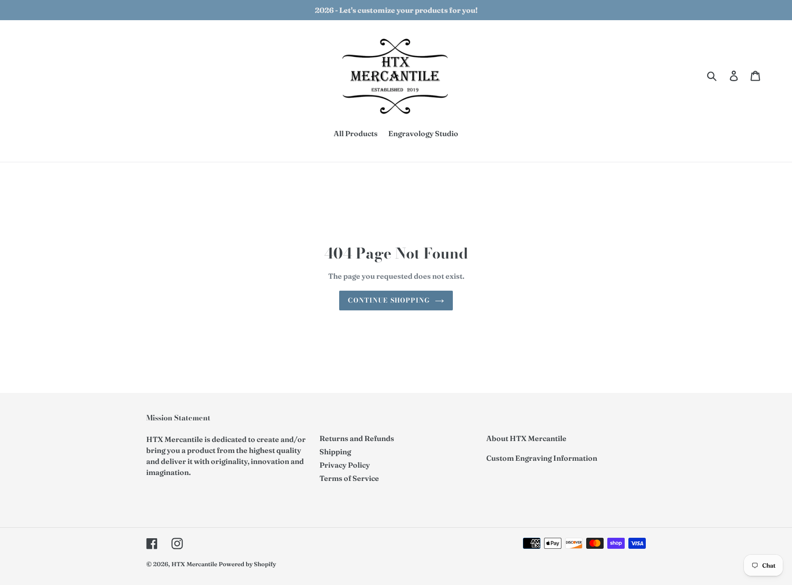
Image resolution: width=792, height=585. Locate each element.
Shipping (335, 451)
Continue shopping (389, 300)
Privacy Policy (344, 464)
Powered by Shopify (247, 564)
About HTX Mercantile (526, 438)
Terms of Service (349, 478)
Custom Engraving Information (541, 458)
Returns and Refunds (356, 438)
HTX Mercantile (194, 564)
